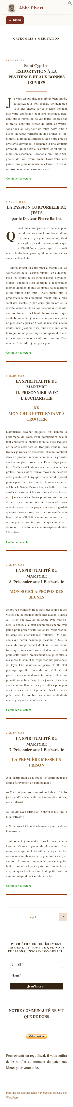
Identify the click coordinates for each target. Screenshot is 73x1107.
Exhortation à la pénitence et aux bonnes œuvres (37, 74)
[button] (70, 4)
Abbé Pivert (31, 8)
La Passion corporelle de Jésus (36, 212)
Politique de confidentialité (21, 1092)
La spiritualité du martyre (36, 389)
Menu (17, 20)
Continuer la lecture (18, 178)
